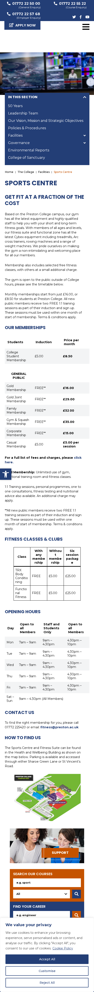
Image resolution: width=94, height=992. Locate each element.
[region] (47, 955)
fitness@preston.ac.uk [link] (59, 727)
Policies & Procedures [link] (27, 128)
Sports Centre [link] (63, 172)
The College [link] (25, 172)
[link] (5, 474)
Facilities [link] (15, 135)
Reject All (47, 983)
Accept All (47, 959)
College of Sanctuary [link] (26, 158)
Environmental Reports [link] (28, 150)
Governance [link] (19, 143)
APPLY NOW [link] (25, 25)
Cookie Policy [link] (62, 948)
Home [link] (9, 172)
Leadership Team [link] (23, 113)
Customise (47, 971)
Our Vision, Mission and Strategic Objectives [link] (45, 121)
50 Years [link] (15, 106)
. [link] (13, 462)
